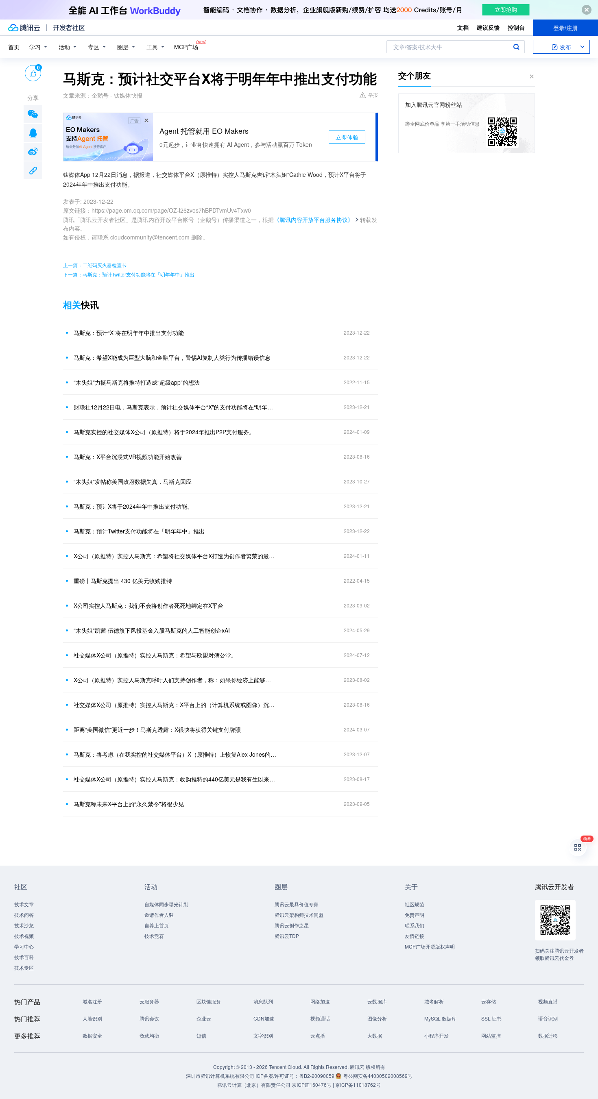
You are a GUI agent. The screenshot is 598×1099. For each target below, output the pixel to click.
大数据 (374, 1035)
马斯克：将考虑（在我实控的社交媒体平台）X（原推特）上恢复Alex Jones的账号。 (175, 754)
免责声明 (414, 914)
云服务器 (149, 1001)
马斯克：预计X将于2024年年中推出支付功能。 (133, 506)
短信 (201, 1035)
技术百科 (24, 956)
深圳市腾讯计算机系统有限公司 (220, 1075)
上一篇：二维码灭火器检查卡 (95, 264)
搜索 (516, 47)
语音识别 (548, 1018)
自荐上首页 (156, 925)
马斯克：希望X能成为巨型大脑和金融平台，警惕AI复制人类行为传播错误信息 (172, 357)
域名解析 (434, 1001)
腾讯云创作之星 (292, 925)
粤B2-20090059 (317, 1075)
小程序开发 (436, 1035)
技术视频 (24, 935)
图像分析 (377, 1018)
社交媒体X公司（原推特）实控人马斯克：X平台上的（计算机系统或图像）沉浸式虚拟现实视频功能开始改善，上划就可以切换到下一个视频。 (175, 705)
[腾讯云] (24, 27)
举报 (373, 94)
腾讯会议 (149, 1018)
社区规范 (414, 904)
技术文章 (24, 904)
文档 (463, 27)
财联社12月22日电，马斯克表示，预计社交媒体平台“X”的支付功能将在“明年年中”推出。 (175, 407)
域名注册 (92, 1001)
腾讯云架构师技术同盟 (299, 914)
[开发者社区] (69, 27)
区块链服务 (208, 1001)
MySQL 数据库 (440, 1018)
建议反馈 (488, 27)
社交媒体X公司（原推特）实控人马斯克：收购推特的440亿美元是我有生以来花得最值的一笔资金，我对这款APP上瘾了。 (175, 779)
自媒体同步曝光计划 (166, 904)
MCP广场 (186, 47)
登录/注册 (565, 28)
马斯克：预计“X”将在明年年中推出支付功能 (129, 333)
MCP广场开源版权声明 (430, 946)
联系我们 (414, 925)
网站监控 (491, 1035)
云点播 (317, 1035)
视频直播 (548, 1001)
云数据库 (377, 1001)
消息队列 (263, 1001)
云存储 (488, 1001)
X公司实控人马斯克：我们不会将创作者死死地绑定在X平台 (148, 605)
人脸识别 (92, 1018)
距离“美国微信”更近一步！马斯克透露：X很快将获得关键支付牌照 (157, 729)
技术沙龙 (24, 925)
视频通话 (320, 1018)
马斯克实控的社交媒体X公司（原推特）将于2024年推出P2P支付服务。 (164, 432)
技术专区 (24, 967)
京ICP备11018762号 (358, 1084)
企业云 (203, 1018)
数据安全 (92, 1035)
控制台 (516, 27)
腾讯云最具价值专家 (297, 904)
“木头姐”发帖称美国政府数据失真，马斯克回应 (133, 481)
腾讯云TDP (287, 935)
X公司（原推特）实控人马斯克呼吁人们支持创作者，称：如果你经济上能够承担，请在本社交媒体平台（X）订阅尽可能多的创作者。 (175, 680)
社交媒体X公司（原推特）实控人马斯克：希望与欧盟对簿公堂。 (155, 655)
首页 (14, 47)
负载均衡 (149, 1035)
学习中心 (24, 946)
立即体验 (347, 137)
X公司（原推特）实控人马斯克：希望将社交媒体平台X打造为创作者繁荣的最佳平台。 (175, 556)
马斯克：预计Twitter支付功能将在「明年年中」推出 (139, 531)
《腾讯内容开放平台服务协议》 (314, 219)
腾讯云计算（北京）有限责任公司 (253, 1084)
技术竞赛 (154, 935)
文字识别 (263, 1035)
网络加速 (320, 1001)
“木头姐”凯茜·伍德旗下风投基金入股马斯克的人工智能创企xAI (152, 630)
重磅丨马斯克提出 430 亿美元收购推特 (123, 581)
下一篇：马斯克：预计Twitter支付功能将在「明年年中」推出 (128, 274)
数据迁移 (548, 1035)
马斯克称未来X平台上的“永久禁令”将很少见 (129, 804)
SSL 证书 (491, 1018)
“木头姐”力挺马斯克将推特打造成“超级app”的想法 (137, 382)
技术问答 (24, 914)
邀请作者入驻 (159, 914)
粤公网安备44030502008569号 (377, 1075)
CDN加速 (263, 1018)
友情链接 (414, 935)
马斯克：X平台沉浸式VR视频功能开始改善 (128, 457)
